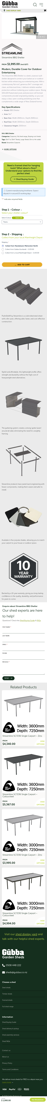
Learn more (6, 1082)
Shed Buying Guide (9, 1022)
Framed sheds (7, 1000)
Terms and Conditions (10, 1069)
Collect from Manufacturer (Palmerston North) (21, 246)
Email (4, 644)
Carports (13, 136)
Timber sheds (7, 994)
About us (5, 1057)
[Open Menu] (41, 5)
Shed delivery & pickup (10, 1029)
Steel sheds (6, 987)
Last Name (6, 635)
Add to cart (23, 265)
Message (6, 662)
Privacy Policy (7, 1063)
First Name (6, 627)
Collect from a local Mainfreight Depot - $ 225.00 (22, 253)
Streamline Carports (13, 142)
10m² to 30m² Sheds (13, 139)
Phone (4, 653)
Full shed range (22, 136)
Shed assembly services (10, 1035)
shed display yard (26, 934)
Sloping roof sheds (34, 136)
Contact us (6, 1050)
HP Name (2, 603)
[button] (38, 37)
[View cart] (45, 10)
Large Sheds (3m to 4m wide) (31, 139)
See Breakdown (38, 1100)
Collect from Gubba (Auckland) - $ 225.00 (19, 249)
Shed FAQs (6, 1041)
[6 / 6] (24, 26)
